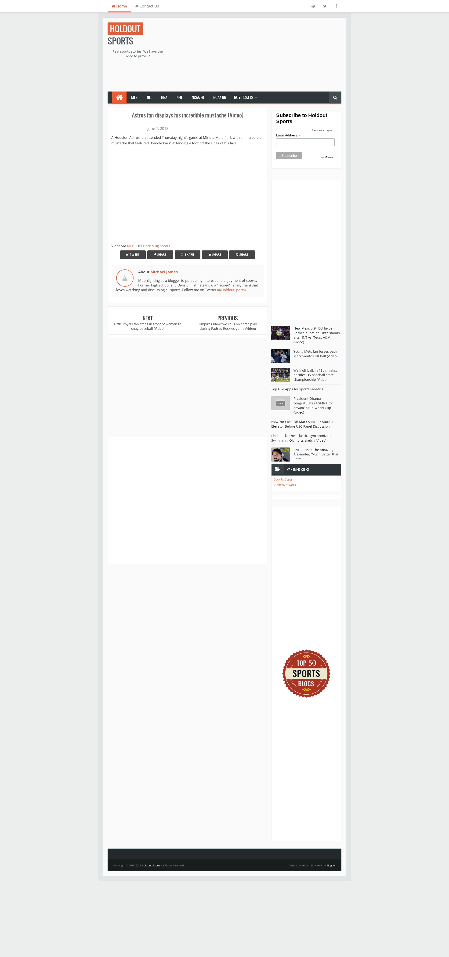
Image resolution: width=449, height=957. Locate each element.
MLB (134, 97)
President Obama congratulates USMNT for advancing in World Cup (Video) (313, 405)
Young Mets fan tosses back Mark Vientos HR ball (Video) (315, 353)
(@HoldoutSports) (231, 289)
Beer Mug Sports (156, 245)
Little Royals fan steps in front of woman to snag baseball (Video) (147, 326)
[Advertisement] (256, 55)
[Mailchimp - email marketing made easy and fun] (327, 157)
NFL (149, 97)
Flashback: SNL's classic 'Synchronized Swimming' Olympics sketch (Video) (301, 438)
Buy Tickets (243, 97)
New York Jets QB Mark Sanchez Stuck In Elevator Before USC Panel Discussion (302, 424)
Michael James (164, 272)
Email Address (288, 135)
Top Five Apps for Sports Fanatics (297, 389)
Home (121, 6)
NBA (164, 97)
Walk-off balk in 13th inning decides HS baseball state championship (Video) (315, 375)
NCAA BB (219, 97)
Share (161, 255)
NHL (179, 97)
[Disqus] (187, 500)
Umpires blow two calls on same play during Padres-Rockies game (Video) (228, 326)
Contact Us (149, 6)
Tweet (135, 255)
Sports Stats (283, 479)
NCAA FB (198, 97)
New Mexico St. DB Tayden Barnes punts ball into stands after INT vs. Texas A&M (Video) (316, 335)
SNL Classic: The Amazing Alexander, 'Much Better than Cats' (316, 454)
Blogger (331, 865)
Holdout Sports (151, 865)
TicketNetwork (285, 485)
